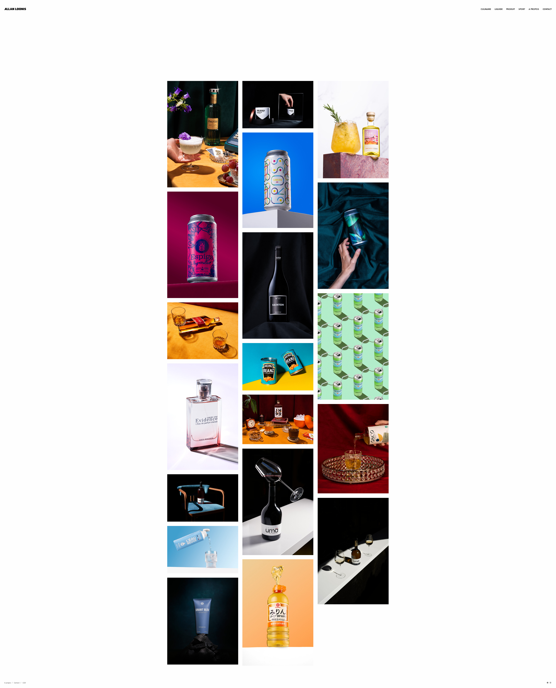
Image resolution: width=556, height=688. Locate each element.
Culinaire (486, 9)
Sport (521, 9)
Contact (547, 9)
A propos (534, 9)
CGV (24, 682)
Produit (510, 9)
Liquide (499, 9)
